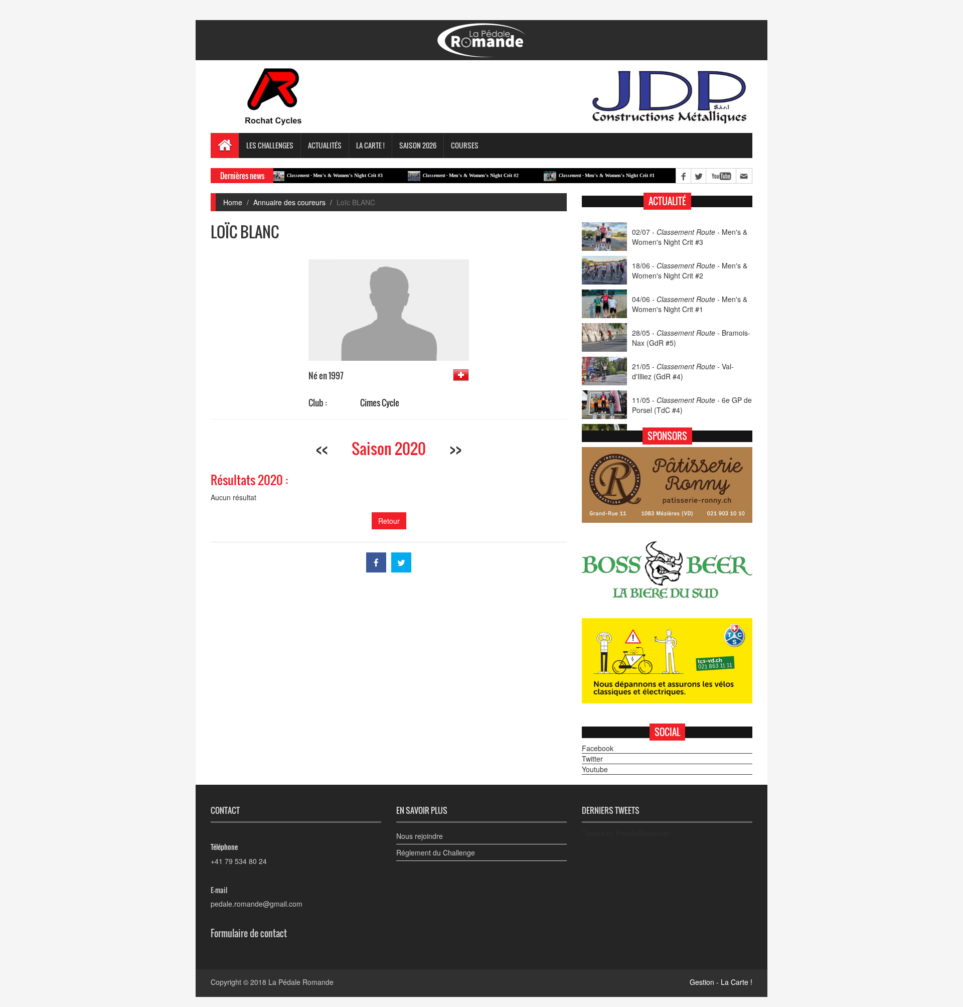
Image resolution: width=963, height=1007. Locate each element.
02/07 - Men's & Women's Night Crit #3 (689, 237)
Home (232, 202)
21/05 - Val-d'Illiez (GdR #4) (683, 371)
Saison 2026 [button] (417, 145)
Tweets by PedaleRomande (625, 833)
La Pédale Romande (301, 982)
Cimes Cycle (379, 402)
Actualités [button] (325, 145)
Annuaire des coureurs (289, 202)
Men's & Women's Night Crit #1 (583, 175)
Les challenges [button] (269, 145)
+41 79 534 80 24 (239, 861)
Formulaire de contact (249, 933)
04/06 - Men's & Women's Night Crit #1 (689, 304)
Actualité (667, 201)
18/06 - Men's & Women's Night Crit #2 (689, 270)
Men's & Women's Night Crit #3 (311, 175)
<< (322, 448)
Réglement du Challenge (435, 852)
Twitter (592, 759)
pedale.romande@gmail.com (256, 904)
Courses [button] (464, 145)
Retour (389, 521)
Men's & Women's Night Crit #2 (447, 175)
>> (455, 448)
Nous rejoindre (419, 836)
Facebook (597, 748)
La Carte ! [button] (370, 145)
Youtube (595, 769)
